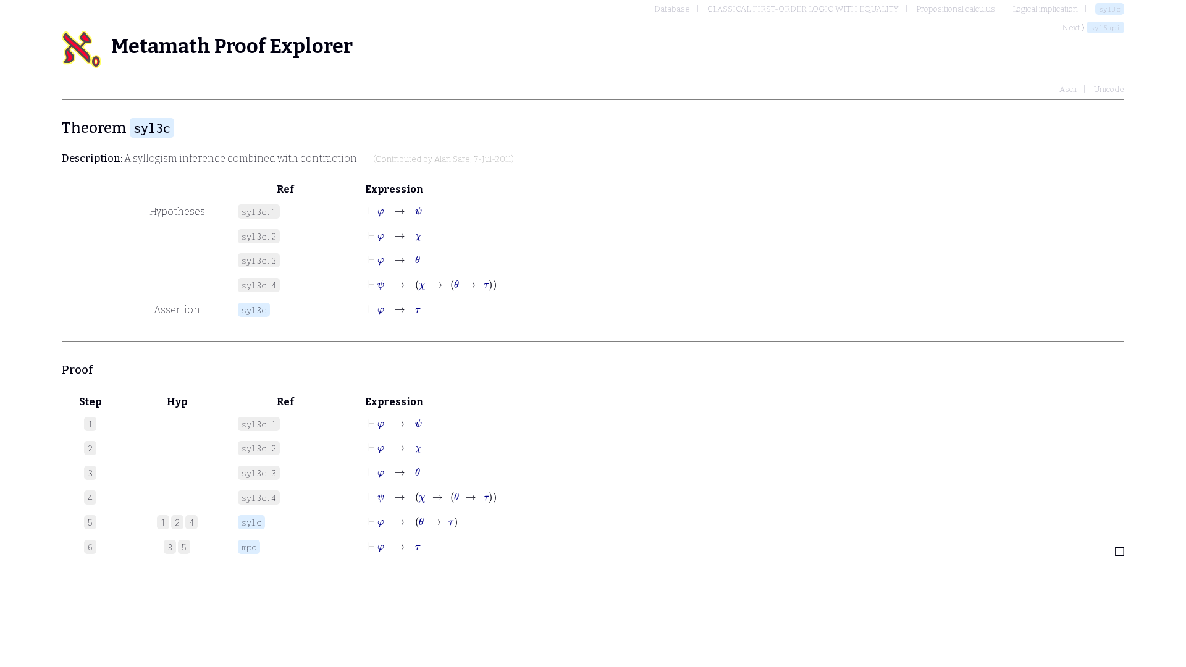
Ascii (1068, 89)
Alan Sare (452, 159)
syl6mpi (1105, 27)
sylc (251, 522)
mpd (249, 547)
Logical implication (1045, 9)
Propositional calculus (955, 9)
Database (672, 9)
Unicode (1109, 89)
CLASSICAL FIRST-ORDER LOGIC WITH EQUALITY (803, 9)
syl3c (1110, 9)
